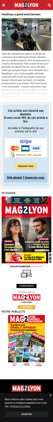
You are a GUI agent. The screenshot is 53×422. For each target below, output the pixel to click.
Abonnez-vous (26, 166)
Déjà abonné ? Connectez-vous (25, 177)
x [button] (51, 395)
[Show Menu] (3, 5)
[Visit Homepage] (26, 5)
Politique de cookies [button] (20, 406)
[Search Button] (49, 5)
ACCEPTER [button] (26, 414)
